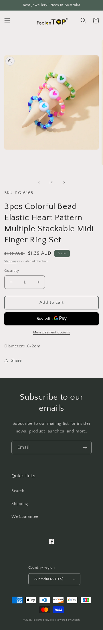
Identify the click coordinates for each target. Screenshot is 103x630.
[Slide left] (39, 182)
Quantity (11, 271)
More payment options (51, 332)
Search (18, 491)
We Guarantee (24, 516)
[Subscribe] (85, 447)
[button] (7, 20)
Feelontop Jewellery (44, 620)
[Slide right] (64, 182)
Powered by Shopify (68, 620)
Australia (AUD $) (49, 579)
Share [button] (16, 360)
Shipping (10, 261)
